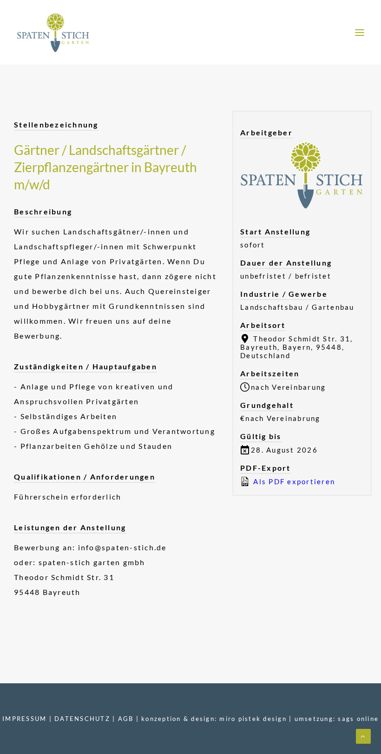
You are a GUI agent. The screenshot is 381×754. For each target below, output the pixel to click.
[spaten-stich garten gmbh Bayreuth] (53, 32)
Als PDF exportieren (293, 481)
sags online (358, 718)
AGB (126, 718)
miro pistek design (253, 718)
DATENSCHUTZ (82, 718)
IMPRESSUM (24, 718)
